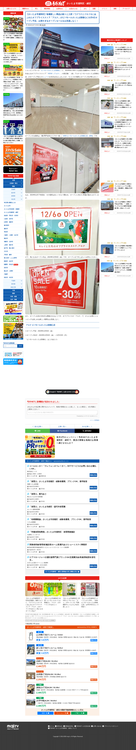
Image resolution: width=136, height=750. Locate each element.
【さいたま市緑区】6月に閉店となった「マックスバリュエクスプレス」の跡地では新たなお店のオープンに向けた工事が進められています (123, 143)
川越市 (6, 274)
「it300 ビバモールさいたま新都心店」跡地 (77, 136)
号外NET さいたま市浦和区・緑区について (63, 728)
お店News (59, 8)
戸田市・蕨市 (8, 254)
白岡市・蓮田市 (8, 222)
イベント (104, 8)
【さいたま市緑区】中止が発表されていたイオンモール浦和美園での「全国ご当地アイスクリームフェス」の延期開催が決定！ (123, 268)
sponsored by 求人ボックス (61, 461)
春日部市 (6, 225)
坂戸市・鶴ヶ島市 (9, 248)
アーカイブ (126, 8)
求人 (36, 8)
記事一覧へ (62, 426)
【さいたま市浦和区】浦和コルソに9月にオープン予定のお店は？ (123, 85)
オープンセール (35, 620)
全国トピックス (11, 8)
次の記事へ (86, 426)
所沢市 (6, 267)
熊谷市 (6, 238)
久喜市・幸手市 (8, 219)
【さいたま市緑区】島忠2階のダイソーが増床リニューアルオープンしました (123, 248)
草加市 (6, 232)
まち (85, 8)
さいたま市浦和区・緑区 (79, 3)
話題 (94, 8)
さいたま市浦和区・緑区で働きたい (39, 461)
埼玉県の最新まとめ (10, 202)
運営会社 (59, 726)
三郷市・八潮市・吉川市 (11, 235)
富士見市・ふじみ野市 (10, 258)
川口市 (6, 251)
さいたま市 (7, 205)
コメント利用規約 (94, 420)
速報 (115, 8)
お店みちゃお (73, 8)
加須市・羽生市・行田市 (11, 215)
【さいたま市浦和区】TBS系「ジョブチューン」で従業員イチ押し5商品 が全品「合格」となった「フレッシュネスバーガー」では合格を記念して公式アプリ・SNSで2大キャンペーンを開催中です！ (13, 84)
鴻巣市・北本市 (8, 241)
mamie (37, 623)
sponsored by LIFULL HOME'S (87, 627)
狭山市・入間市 (8, 271)
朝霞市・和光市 (11, 264)
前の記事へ (39, 426)
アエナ (27, 620)
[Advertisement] (117, 24)
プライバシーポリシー (111, 726)
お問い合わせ (97, 726)
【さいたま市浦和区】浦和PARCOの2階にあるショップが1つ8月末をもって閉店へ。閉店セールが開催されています (123, 105)
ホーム (52, 726)
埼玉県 (43, 25)
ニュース (46, 77)
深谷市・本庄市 (8, 277)
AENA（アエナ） (54, 73)
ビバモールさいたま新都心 (50, 70)
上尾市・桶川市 (8, 245)
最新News (25, 8)
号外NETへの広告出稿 (83, 726)
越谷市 (6, 228)
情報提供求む (69, 726)
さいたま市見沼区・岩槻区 (12, 209)
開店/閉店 (47, 8)
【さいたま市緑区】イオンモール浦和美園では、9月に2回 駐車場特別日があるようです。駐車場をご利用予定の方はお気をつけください (13, 113)
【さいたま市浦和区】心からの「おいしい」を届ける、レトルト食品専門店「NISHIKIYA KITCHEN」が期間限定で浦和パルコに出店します (13, 58)
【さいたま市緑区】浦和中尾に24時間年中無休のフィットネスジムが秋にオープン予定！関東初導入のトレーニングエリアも (123, 124)
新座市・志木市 (8, 261)
